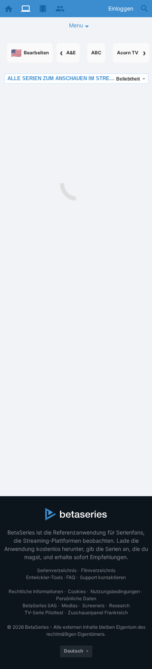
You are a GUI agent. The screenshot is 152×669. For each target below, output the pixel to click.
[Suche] (144, 8)
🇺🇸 (30, 53)
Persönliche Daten (76, 598)
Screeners (93, 605)
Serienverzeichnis (56, 570)
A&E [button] (71, 53)
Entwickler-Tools (44, 577)
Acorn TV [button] (127, 53)
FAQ (70, 577)
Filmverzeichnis (98, 570)
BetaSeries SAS (40, 605)
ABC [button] (96, 53)
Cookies (77, 591)
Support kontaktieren (103, 577)
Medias (70, 605)
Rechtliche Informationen (36, 591)
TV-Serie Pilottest (44, 612)
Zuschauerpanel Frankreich (98, 612)
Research (119, 605)
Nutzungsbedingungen (115, 591)
